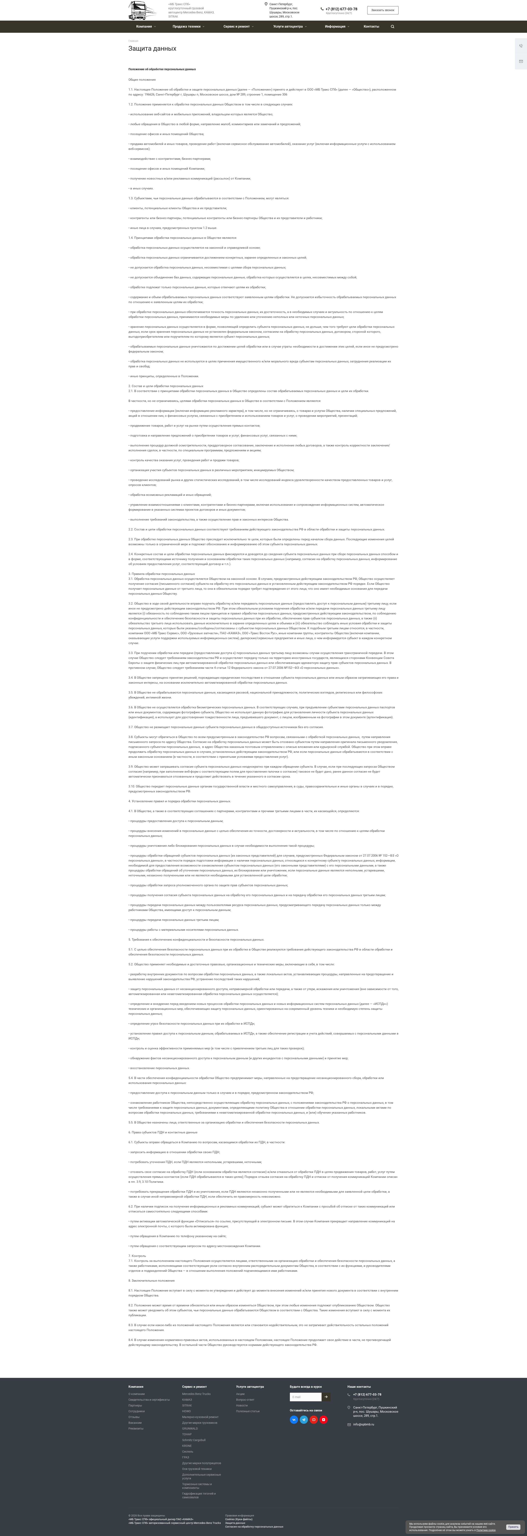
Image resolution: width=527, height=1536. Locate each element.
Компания (144, 26)
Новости (242, 1405)
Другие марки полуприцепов (201, 1463)
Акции (240, 1394)
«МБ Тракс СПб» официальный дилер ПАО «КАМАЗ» (160, 1519)
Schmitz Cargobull (193, 1440)
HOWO (186, 1411)
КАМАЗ (187, 1399)
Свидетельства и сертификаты (149, 1399)
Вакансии (135, 1422)
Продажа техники (187, 26)
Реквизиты (135, 1428)
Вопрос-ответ (245, 1399)
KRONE (187, 1445)
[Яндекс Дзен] (323, 1420)
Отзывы (134, 1417)
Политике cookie (486, 1530)
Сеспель (187, 1451)
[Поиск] (393, 27)
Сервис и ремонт (237, 26)
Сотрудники (136, 1411)
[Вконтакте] (294, 1420)
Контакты (371, 26)
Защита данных (235, 1522)
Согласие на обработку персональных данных (254, 1526)
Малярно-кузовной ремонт (200, 1417)
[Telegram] (304, 1420)
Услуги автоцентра (288, 26)
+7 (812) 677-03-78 (341, 9)
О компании (136, 1394)
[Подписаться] (326, 1397)
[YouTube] (314, 1420)
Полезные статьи (248, 1411)
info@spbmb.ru (363, 1424)
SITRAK (187, 1405)
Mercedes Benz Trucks (196, 1394)
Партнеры (135, 1405)
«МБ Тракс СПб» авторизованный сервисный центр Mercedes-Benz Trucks (174, 1522)
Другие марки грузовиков (199, 1422)
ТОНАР (187, 1434)
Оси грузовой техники (197, 1469)
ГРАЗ (185, 1457)
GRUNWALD (190, 1428)
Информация (335, 26)
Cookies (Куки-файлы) (239, 1519)
